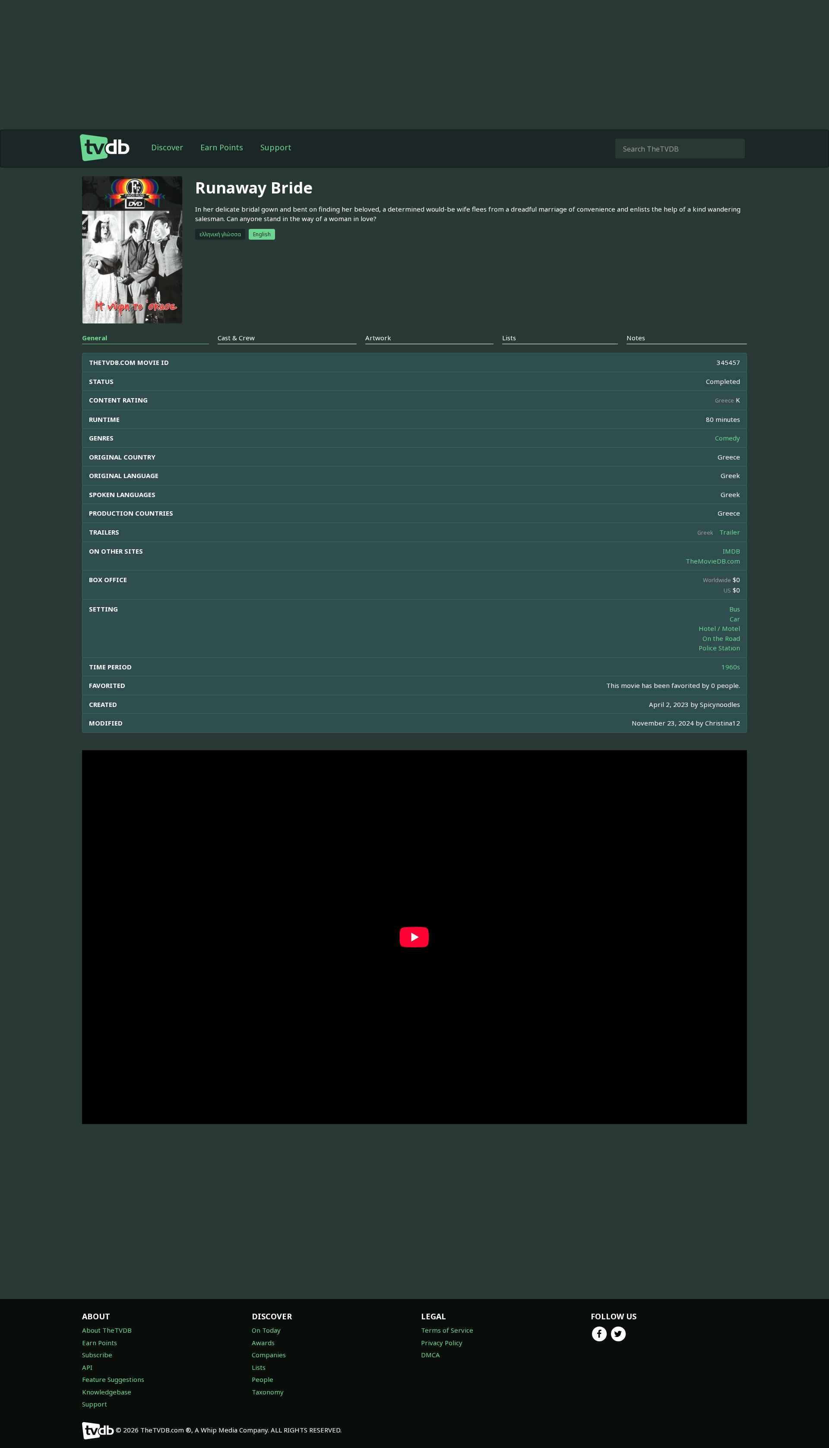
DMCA (430, 1354)
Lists (259, 1367)
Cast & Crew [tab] (236, 337)
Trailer (729, 532)
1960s (730, 666)
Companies (269, 1354)
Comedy (727, 438)
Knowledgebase (106, 1392)
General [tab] (94, 337)
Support (275, 147)
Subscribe (97, 1354)
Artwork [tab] (378, 337)
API (87, 1367)
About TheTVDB (107, 1330)
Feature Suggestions (113, 1379)
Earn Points (221, 147)
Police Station (719, 647)
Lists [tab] (509, 337)
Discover (167, 147)
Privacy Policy (441, 1342)
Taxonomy (268, 1392)
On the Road (721, 638)
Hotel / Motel (719, 628)
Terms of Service (447, 1330)
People (262, 1379)
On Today (266, 1330)
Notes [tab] (635, 337)
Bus (734, 609)
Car (735, 619)
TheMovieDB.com (713, 561)
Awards (263, 1342)
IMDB (731, 551)
